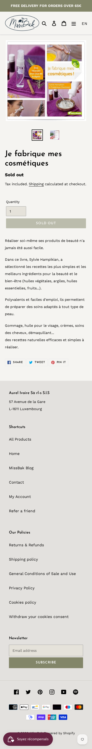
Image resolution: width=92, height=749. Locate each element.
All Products (20, 439)
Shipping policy (23, 559)
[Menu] (74, 23)
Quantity (13, 202)
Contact (16, 482)
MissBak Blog (21, 468)
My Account (20, 496)
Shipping (36, 184)
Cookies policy (22, 602)
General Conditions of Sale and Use (42, 573)
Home (14, 453)
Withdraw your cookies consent (39, 616)
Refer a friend (22, 511)
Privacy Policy (22, 588)
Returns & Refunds (26, 545)
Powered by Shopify (59, 733)
